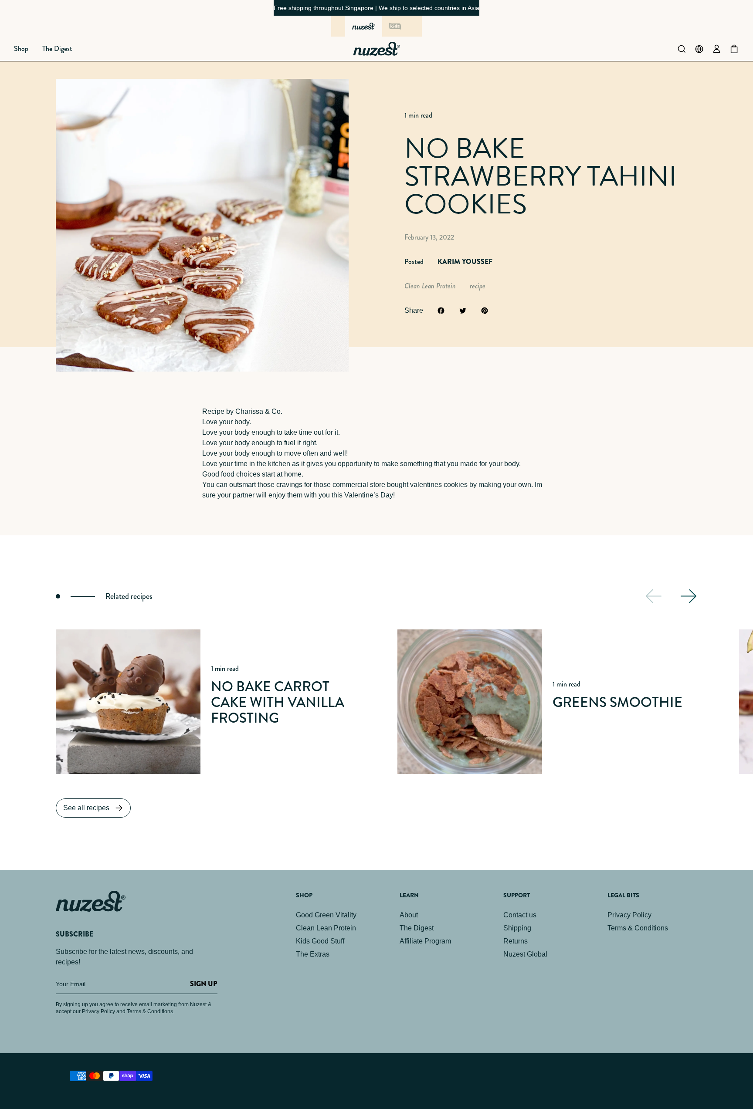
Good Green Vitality (326, 915)
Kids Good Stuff (320, 941)
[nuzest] (363, 26)
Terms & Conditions (637, 928)
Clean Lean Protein (326, 928)
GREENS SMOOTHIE (617, 702)
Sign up (203, 984)
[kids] (394, 26)
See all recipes (86, 807)
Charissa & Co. (258, 411)
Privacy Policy (629, 915)
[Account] (716, 49)
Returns (515, 941)
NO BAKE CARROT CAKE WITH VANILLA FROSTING (277, 702)
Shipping (517, 928)
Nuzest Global (525, 954)
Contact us (519, 915)
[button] (21, 48)
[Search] (681, 49)
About (409, 915)
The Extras (312, 954)
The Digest (417, 928)
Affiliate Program (425, 941)
